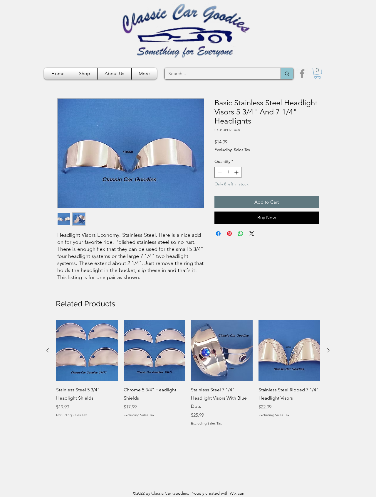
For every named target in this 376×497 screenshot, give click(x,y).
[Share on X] (251, 233)
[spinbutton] (228, 172)
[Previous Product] (47, 350)
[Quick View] (87, 350)
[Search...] (287, 73)
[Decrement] (219, 172)
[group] (188, 373)
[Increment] (237, 172)
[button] (317, 73)
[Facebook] (302, 73)
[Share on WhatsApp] (240, 233)
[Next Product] (328, 350)
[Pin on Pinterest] (229, 233)
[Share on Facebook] (218, 233)
